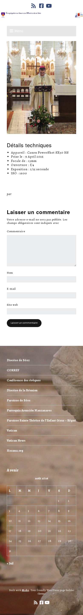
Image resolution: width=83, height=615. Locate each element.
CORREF (13, 370)
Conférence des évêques (24, 380)
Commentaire (17, 231)
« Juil (10, 563)
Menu (18, 31)
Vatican (12, 430)
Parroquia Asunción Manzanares (29, 410)
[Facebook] (41, 5)
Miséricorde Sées (26, 194)
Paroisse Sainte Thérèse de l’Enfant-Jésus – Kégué (41, 420)
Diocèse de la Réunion (22, 390)
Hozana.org (15, 450)
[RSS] (34, 5)
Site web (12, 305)
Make (25, 590)
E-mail (12, 289)
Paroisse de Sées (18, 400)
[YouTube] (49, 5)
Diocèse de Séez (18, 360)
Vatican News (16, 440)
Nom (11, 272)
